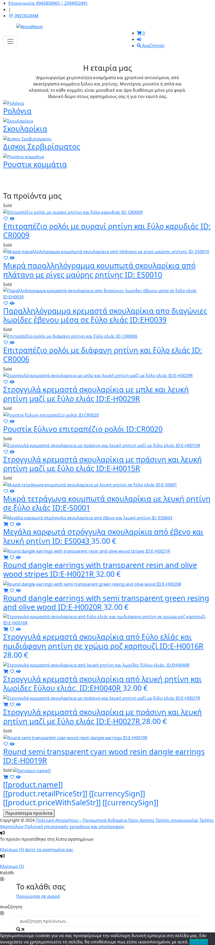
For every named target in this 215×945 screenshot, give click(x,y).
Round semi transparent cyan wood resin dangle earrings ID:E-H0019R (104, 755)
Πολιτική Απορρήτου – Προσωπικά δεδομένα (82, 820)
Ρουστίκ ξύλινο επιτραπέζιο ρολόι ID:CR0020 (83, 429)
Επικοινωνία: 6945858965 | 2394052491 (48, 3)
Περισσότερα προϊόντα (28, 813)
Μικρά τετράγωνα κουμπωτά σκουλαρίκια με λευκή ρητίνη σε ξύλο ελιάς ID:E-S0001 (107, 503)
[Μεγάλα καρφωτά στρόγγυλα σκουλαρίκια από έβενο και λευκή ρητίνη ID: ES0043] (87, 517)
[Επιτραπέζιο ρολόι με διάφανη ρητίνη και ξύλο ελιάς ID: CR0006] (70, 336)
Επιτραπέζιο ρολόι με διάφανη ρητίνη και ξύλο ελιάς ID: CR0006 (102, 354)
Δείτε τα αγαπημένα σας (49, 849)
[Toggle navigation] (10, 41)
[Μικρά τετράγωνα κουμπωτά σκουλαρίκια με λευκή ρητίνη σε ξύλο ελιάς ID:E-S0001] (90, 484)
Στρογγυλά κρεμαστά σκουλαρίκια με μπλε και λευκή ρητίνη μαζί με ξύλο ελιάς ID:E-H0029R (96, 393)
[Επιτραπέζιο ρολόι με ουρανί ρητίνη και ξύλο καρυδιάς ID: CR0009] (73, 212)
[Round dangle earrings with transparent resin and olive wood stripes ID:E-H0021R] (86, 550)
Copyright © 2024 (17, 820)
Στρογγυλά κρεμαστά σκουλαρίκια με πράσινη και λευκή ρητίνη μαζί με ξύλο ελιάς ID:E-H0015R (102, 463)
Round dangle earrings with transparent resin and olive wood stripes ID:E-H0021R (100, 569)
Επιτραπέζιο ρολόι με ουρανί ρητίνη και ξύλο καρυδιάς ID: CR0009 (107, 230)
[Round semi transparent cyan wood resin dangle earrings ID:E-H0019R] (75, 737)
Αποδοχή (199, 942)
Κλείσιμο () (12, 849)
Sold (7, 205)
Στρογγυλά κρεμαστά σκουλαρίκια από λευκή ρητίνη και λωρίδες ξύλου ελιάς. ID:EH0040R (102, 683)
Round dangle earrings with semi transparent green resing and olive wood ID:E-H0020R (106, 602)
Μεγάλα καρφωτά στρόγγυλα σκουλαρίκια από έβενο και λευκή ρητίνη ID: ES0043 (103, 536)
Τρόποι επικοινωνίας (177, 820)
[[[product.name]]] (32, 770)
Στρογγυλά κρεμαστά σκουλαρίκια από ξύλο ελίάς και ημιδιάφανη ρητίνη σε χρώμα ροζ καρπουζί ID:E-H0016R (103, 646)
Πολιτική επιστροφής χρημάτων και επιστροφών (74, 826)
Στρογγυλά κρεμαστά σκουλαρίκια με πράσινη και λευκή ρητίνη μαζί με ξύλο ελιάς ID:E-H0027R (102, 716)
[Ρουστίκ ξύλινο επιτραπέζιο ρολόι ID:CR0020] (51, 414)
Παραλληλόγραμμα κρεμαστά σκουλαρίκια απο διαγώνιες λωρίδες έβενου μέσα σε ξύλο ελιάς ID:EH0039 (105, 315)
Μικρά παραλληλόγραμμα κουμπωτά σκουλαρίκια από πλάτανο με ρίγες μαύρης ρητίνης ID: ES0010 (99, 269)
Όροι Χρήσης (141, 820)
